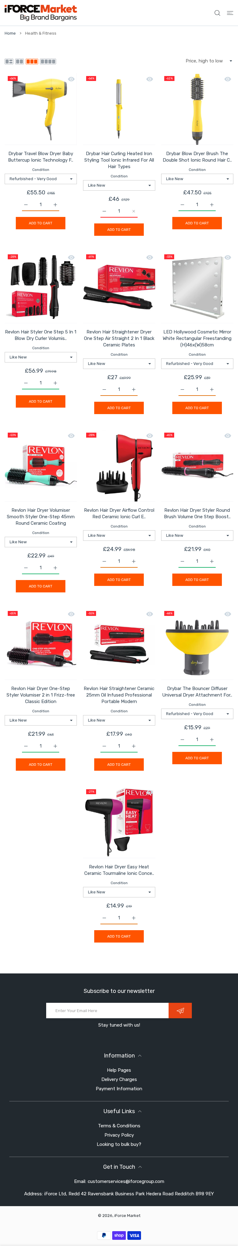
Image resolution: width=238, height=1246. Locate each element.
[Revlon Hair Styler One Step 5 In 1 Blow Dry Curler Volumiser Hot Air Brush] (41, 287)
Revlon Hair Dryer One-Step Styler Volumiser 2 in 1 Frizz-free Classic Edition (41, 695)
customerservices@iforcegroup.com (126, 1181)
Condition (40, 169)
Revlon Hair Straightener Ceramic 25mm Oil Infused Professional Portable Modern (119, 695)
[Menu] (230, 13)
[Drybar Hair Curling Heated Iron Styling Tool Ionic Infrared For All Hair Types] (119, 109)
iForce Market (127, 1215)
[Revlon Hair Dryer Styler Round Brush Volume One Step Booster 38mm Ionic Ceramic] (197, 466)
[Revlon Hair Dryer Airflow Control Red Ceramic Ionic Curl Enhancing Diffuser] (119, 466)
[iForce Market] (41, 13)
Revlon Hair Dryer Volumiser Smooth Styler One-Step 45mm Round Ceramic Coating (41, 516)
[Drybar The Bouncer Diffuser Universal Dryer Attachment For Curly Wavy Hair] (197, 644)
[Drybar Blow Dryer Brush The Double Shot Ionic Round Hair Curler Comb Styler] (197, 109)
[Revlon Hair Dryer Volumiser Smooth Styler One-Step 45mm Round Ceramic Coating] (41, 466)
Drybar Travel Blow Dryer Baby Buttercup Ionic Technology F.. (40, 157)
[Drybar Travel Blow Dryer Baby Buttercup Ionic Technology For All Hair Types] (41, 109)
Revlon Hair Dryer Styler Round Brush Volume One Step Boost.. (197, 513)
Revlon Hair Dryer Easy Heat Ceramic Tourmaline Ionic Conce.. (119, 870)
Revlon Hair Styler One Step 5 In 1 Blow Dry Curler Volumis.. (40, 335)
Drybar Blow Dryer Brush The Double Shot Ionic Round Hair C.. (197, 157)
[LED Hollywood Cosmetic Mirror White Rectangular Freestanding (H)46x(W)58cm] (197, 287)
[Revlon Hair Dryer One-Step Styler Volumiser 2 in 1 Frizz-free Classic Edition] (41, 644)
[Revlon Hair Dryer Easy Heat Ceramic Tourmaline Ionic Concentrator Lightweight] (119, 822)
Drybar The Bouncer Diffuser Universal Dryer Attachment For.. (197, 692)
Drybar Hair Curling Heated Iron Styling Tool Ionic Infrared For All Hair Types (119, 160)
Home (10, 33)
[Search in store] (217, 13)
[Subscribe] (180, 1010)
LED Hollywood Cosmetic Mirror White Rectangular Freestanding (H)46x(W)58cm (197, 338)
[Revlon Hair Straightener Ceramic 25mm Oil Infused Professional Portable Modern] (119, 644)
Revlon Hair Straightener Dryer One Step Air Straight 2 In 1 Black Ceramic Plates (119, 338)
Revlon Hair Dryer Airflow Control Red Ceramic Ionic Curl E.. (119, 513)
